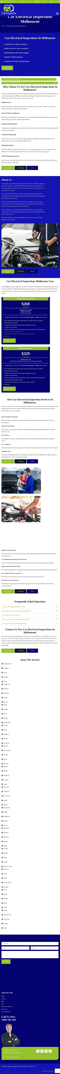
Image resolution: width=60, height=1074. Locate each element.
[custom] (46, 1051)
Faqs (2, 1004)
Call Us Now (8, 1016)
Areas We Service (6, 1011)
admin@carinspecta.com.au (10, 1049)
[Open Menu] (57, 13)
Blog (2, 1001)
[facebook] (37, 1051)
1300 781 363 (8, 1019)
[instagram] (42, 1051)
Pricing (3, 998)
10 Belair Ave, (11, 1052)
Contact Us (4, 1009)
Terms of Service (45, 1071)
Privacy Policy (55, 1071)
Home (3, 26)
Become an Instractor (7, 1006)
